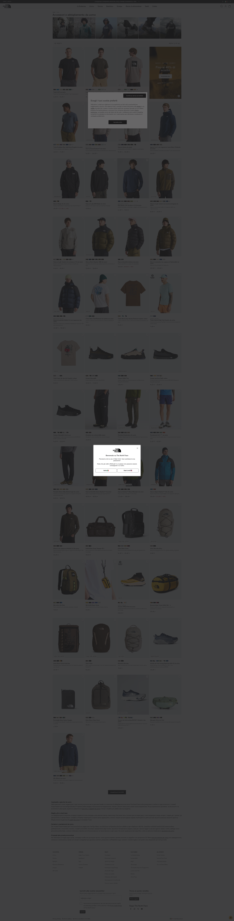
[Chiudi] (137, 448)
